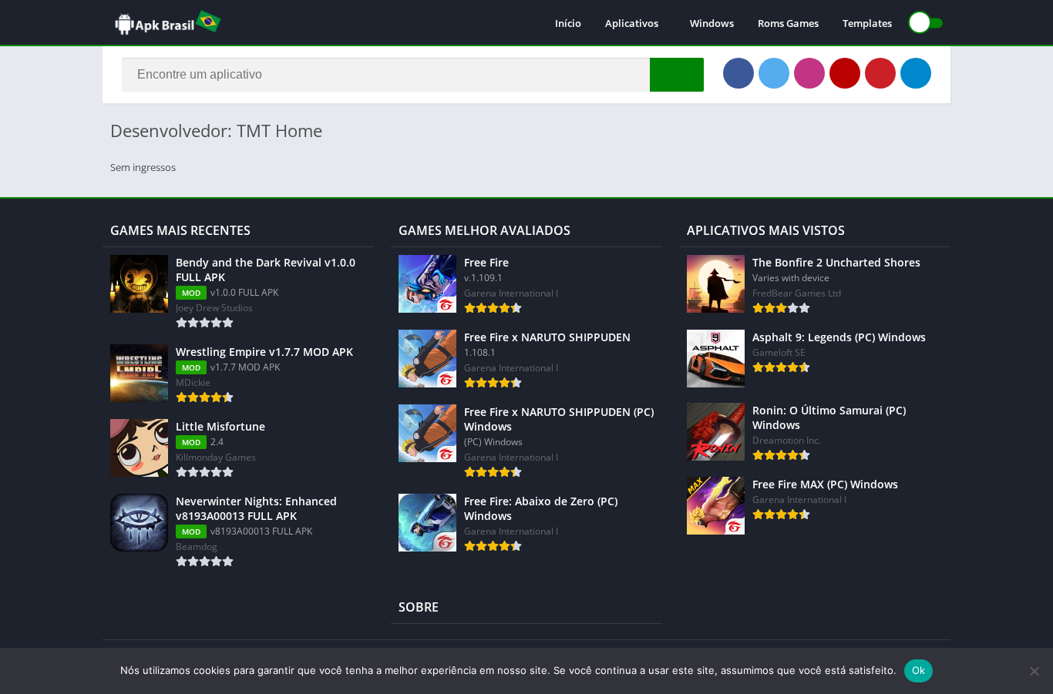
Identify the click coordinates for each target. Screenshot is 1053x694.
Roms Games (788, 23)
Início (568, 23)
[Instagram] (809, 73)
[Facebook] (738, 73)
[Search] (677, 75)
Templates (867, 23)
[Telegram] (915, 73)
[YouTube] (844, 73)
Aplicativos (631, 23)
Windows (712, 23)
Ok (919, 670)
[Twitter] (774, 73)
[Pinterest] (880, 73)
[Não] (1033, 671)
